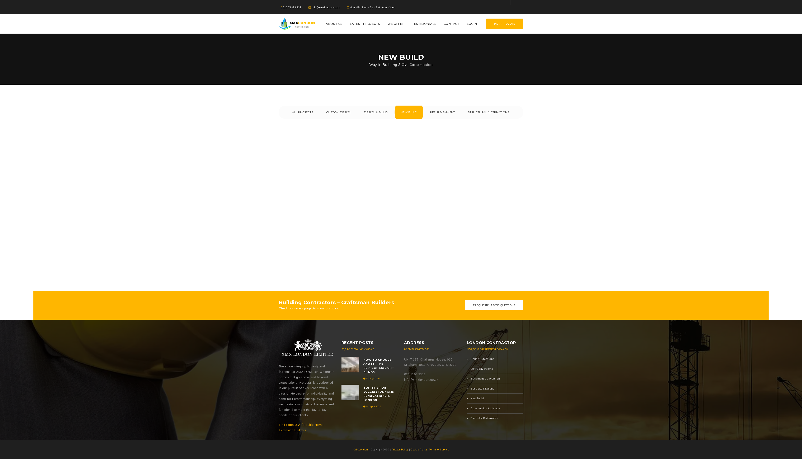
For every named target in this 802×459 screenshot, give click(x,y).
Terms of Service (439, 449)
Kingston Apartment (80, 208)
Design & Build (376, 112)
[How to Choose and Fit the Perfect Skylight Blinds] (350, 364)
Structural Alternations (488, 112)
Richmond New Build (240, 208)
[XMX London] (307, 348)
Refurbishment (442, 112)
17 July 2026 (373, 378)
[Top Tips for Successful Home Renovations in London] (350, 392)
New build (409, 112)
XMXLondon (360, 449)
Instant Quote (504, 23)
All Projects (302, 112)
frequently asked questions (494, 305)
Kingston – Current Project (401, 208)
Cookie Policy (418, 449)
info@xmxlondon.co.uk (326, 7)
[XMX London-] (297, 23)
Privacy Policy (400, 449)
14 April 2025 (373, 406)
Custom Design (338, 112)
